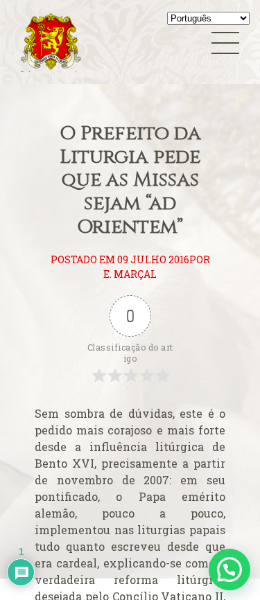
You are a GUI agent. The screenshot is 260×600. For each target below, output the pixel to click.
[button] (229, 569)
